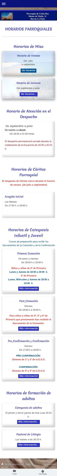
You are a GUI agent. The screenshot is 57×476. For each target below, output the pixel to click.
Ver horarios (28, 70)
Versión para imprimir (14, 464)
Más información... (28, 421)
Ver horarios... (28, 94)
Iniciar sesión (50, 464)
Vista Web (51, 467)
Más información (28, 288)
